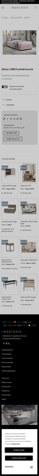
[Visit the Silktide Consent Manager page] (31, 467)
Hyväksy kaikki (18, 450)
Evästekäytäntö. (15, 444)
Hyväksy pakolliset (19, 458)
